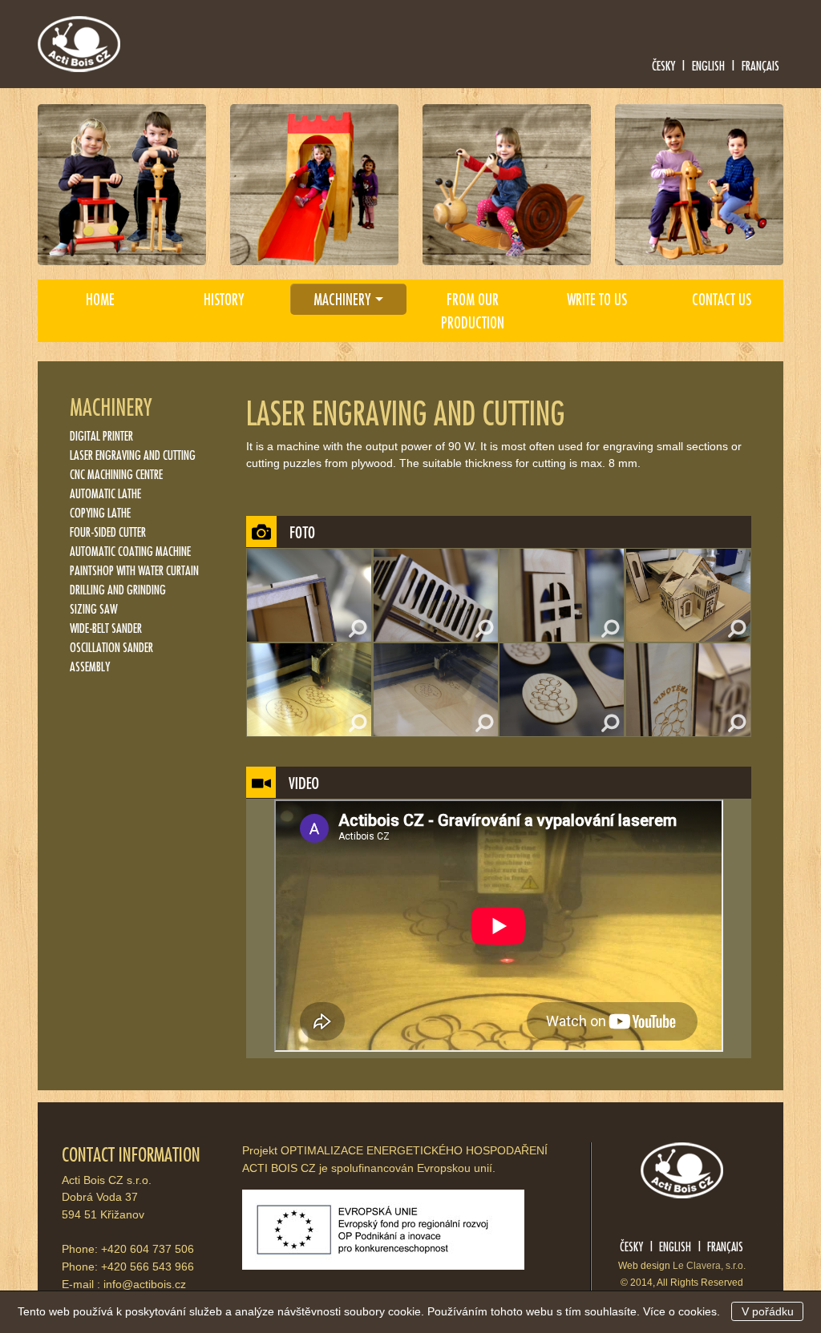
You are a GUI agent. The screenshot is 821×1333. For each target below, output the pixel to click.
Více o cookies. (681, 1311)
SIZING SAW (93, 608)
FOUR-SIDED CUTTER (108, 531)
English (708, 65)
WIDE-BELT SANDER (106, 627)
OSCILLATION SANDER (111, 646)
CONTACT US (721, 298)
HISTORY (224, 298)
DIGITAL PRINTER (101, 435)
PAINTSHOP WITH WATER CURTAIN (134, 570)
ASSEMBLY (90, 666)
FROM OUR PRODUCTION (472, 310)
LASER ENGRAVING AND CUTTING (133, 454)
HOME (100, 298)
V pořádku (768, 1311)
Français (760, 65)
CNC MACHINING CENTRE (116, 473)
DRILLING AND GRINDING (118, 589)
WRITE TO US (597, 298)
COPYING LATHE (100, 512)
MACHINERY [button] (342, 298)
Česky (663, 65)
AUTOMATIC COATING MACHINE (130, 550)
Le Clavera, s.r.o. (709, 1266)
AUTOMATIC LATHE (105, 493)
